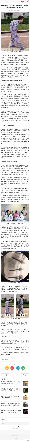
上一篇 (5, 375)
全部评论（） (15, 428)
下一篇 (25, 375)
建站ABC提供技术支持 (15, 438)
